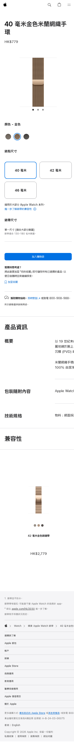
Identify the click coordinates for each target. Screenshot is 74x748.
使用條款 (22, 736)
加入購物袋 (38, 256)
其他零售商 (54, 713)
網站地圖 (47, 736)
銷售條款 (34, 736)
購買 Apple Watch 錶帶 (40, 626)
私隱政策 (9, 736)
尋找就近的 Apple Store (32, 713)
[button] (49, 5)
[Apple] (6, 625)
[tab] (33, 110)
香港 (7, 725)
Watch (17, 626)
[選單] (69, 5)
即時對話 (34, 298)
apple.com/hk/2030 (23, 609)
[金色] (17, 136)
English (16, 725)
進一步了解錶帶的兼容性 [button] (18, 209)
